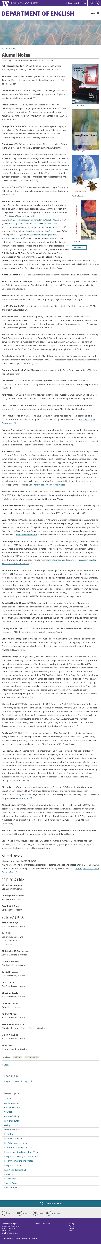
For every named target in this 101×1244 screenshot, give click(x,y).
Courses (8, 1111)
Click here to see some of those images (47, 484)
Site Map (72, 1228)
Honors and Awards (13, 1129)
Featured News (11, 48)
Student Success (31, 1057)
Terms (71, 1226)
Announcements (11, 1103)
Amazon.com (23, 798)
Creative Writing (11, 1116)
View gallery (79, 247)
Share (6, 1065)
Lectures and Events (13, 1138)
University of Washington (16, 1238)
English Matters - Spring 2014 (18, 1081)
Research (8, 1174)
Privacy (71, 1224)
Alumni (17, 1057)
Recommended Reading (15, 1169)
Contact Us (73, 1231)
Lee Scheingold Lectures (15, 1143)
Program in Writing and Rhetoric (19, 1160)
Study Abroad (10, 1187)
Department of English (38, 13)
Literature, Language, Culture (18, 1147)
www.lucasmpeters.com (26, 534)
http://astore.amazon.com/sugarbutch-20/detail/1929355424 (35, 220)
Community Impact (13, 1107)
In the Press (9, 1134)
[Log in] (91, 3)
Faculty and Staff (11, 1120)
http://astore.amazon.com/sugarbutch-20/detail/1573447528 (35, 227)
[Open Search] (97, 3)
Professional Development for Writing (22, 1152)
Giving (7, 1125)
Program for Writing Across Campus (21, 1156)
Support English (52, 1204)
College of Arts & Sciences (76, 3)
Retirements (10, 1178)
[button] (85, 84)
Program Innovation (13, 1165)
